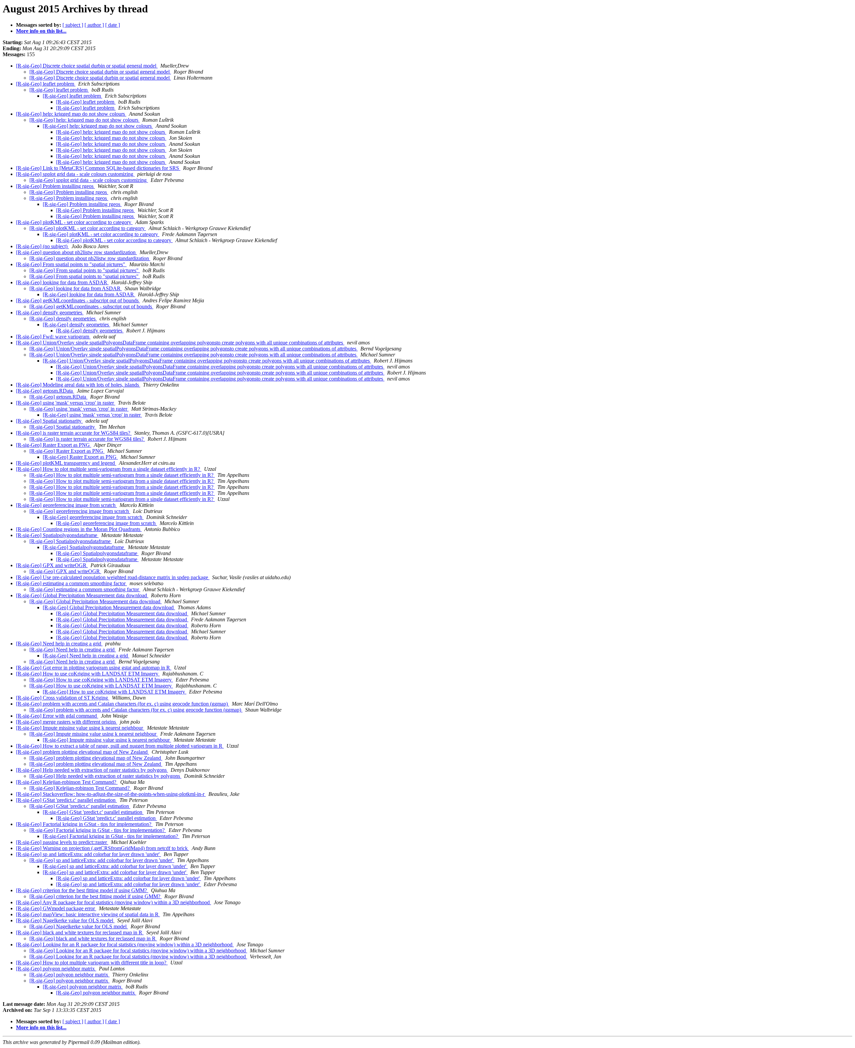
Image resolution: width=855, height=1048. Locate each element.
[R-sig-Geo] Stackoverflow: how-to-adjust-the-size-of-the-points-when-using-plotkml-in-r (111, 794)
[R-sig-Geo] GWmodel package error (56, 908)
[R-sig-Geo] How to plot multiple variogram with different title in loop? (92, 962)
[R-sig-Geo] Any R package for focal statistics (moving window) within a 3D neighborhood (113, 902)
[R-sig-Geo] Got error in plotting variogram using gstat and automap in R (93, 667)
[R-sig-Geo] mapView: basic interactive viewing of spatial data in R (88, 914)
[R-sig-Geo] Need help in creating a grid (59, 643)
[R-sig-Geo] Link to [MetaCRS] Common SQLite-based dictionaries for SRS (98, 168)
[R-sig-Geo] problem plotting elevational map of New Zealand (82, 752)
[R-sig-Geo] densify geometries (49, 312)
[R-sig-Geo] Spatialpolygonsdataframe (57, 535)
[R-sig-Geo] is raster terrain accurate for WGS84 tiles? (74, 433)
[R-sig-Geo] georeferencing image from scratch (66, 505)
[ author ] (94, 25)
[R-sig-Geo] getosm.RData (45, 391)
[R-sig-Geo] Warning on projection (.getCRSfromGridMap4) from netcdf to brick (102, 848)
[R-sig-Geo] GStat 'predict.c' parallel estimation (66, 800)
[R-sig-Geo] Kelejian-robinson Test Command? (67, 782)
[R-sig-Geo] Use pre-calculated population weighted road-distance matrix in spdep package (112, 577)
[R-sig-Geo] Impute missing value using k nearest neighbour (80, 728)
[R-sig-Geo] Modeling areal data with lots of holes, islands (78, 385)
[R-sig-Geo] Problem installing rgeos (55, 186)
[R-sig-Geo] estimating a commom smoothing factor (71, 583)
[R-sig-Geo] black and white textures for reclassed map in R (80, 932)
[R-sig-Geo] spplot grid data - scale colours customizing (75, 174)
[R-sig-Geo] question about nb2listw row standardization (76, 252)
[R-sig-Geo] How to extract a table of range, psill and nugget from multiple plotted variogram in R (120, 746)
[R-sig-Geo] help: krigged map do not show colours (71, 114)
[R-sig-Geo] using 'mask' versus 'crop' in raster (65, 403)
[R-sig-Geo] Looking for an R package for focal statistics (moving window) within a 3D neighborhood (125, 944)
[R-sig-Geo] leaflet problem (45, 84)
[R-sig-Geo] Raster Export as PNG (53, 445)
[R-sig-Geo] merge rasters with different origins (66, 722)
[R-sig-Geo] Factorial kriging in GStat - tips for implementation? (84, 824)
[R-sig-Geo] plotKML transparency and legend (66, 463)
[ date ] (112, 25)
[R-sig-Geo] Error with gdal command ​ (57, 716)
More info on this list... (41, 31)
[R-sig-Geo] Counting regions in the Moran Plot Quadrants (79, 529)
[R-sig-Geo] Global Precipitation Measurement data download (82, 595)
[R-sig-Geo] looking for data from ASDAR (62, 282)
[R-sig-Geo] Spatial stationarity (49, 421)
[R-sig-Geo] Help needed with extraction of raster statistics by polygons (92, 770)
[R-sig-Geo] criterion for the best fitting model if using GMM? (82, 890)
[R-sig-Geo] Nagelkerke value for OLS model (65, 920)
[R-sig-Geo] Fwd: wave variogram (53, 336)
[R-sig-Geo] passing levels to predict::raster (62, 842)
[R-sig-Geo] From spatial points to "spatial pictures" (71, 264)
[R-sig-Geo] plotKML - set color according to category (74, 222)
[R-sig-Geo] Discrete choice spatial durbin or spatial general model (87, 66)
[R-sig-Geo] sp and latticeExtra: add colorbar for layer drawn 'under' (88, 854)
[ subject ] (72, 25)
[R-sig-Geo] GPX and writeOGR (52, 565)
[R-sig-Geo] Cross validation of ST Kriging (62, 698)
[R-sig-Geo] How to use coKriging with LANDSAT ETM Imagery (88, 673)
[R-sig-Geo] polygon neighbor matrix (56, 968)
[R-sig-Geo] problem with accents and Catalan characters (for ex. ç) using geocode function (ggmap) (122, 704)
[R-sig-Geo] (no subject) (42, 246)
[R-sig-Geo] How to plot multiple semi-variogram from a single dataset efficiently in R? (108, 469)
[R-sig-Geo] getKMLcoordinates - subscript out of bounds (78, 300)
